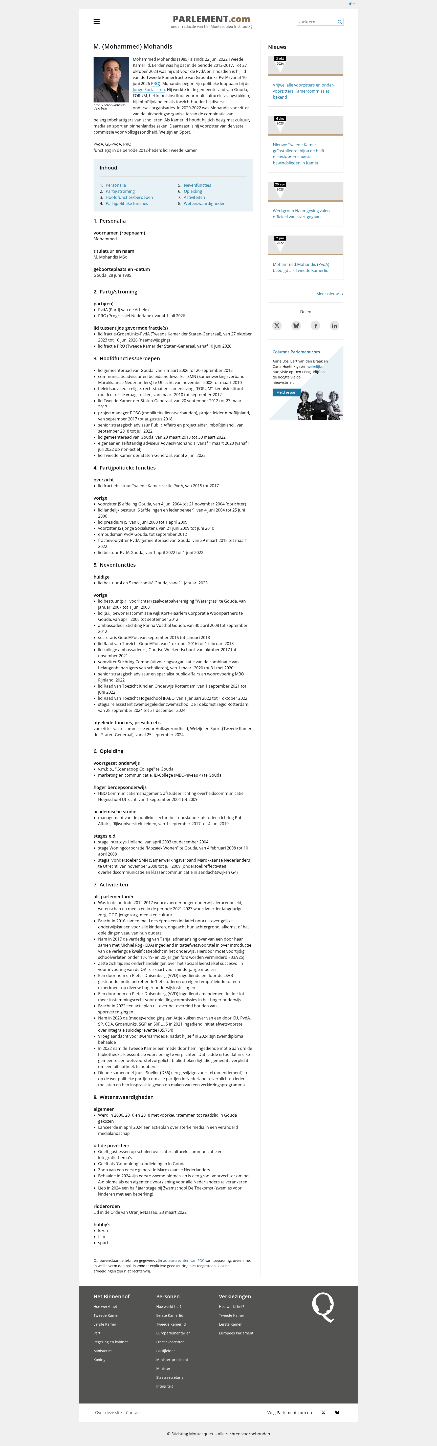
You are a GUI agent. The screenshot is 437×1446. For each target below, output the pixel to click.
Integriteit (164, 1386)
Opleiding (193, 191)
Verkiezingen (235, 1296)
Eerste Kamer (105, 1324)
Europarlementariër (173, 1333)
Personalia (116, 185)
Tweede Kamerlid (171, 1324)
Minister (163, 1368)
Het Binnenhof (111, 1296)
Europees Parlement (236, 1333)
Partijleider (165, 1350)
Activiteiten (194, 197)
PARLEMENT (212, 19)
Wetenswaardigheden (205, 203)
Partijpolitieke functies (127, 203)
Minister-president (172, 1359)
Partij (98, 1333)
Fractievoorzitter (170, 1341)
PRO (155, 83)
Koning (99, 1359)
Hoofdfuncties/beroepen (129, 197)
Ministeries (103, 1350)
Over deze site (108, 1412)
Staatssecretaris (169, 1377)
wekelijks (315, 366)
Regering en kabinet (111, 1341)
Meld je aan (286, 392)
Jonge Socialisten (149, 89)
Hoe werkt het (105, 1306)
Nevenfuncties (197, 185)
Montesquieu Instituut (230, 26)
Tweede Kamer (106, 1315)
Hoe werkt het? (168, 1306)
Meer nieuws (328, 293)
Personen (168, 1296)
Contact (133, 1412)
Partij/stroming (120, 191)
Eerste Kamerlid (169, 1315)
